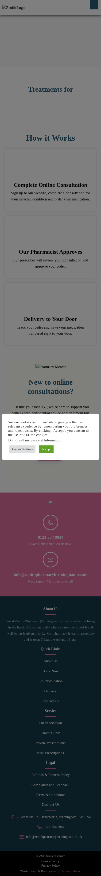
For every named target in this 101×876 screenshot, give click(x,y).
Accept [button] (46, 449)
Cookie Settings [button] (22, 449)
